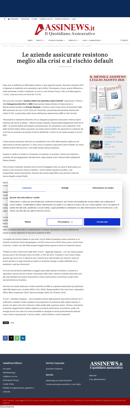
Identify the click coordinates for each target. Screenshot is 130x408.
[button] (123, 40)
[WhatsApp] (17, 338)
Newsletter (15, 19)
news (12, 323)
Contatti (34, 19)
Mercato (73, 40)
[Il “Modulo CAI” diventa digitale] (96, 145)
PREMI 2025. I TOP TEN (113, 154)
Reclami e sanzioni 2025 (113, 115)
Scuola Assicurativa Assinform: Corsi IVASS (63, 384)
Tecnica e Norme (55, 40)
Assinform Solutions (62, 19)
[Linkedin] (9, 19)
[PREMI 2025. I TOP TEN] (96, 157)
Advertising (25, 19)
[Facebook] (5, 19)
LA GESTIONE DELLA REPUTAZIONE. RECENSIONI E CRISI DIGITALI (112, 130)
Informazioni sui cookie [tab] (103, 188)
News (30, 40)
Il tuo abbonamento (97, 379)
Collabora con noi (46, 19)
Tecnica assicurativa (17, 46)
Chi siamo (7, 369)
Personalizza (63, 222)
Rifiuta (28, 222)
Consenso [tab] (26, 188)
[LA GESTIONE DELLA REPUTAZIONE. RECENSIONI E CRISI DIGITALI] (96, 130)
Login (74, 19)
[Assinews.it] (65, 29)
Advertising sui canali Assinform (59, 380)
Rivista (39, 40)
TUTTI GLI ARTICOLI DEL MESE (103, 169)
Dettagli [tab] (65, 188)
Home (5, 46)
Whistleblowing (9, 372)
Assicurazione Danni (33, 46)
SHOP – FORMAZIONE (91, 40)
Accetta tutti (102, 222)
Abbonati (92, 375)
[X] (11, 338)
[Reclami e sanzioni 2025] (96, 118)
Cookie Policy (8, 384)
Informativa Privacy (11, 380)
